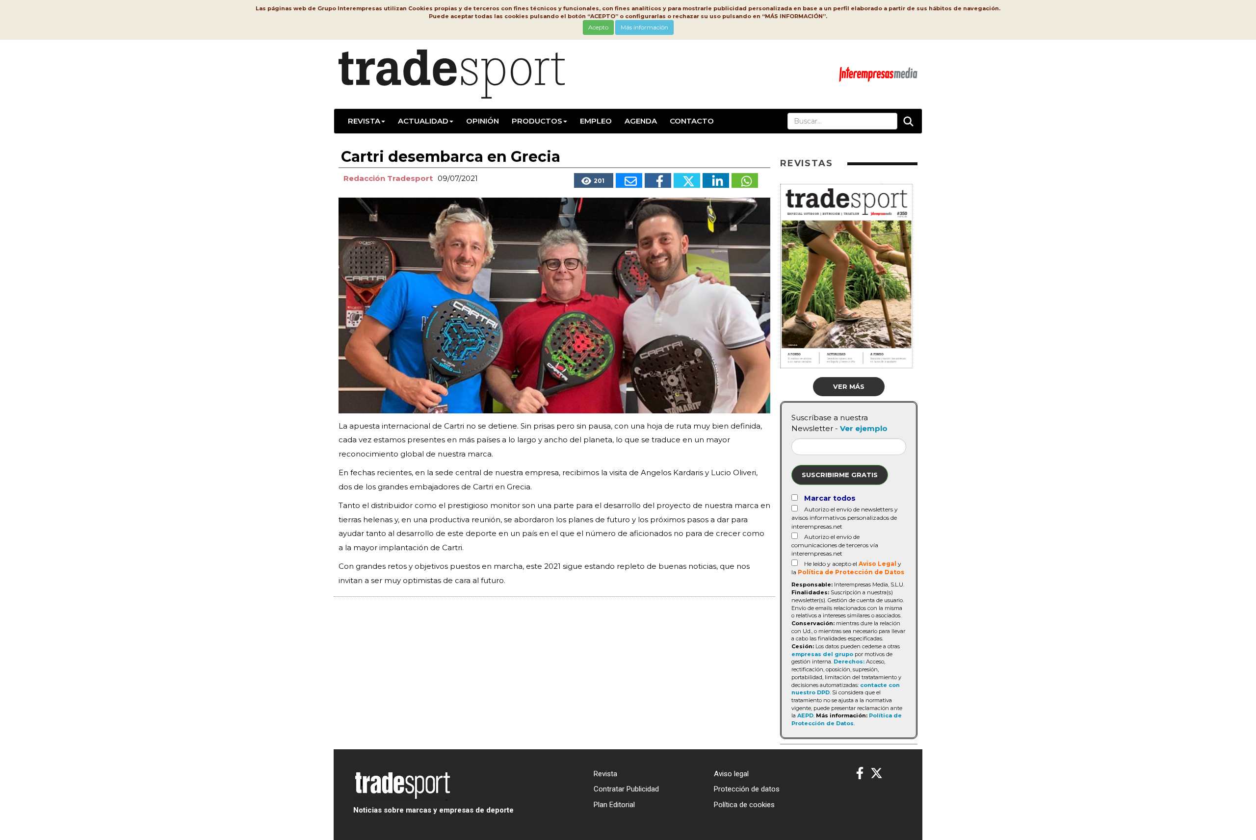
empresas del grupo (822, 654)
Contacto (692, 121)
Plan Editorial (614, 804)
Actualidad (423, 121)
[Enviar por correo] (629, 180)
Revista (364, 121)
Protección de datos (747, 789)
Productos (537, 121)
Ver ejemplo (864, 428)
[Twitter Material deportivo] (876, 774)
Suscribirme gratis (840, 475)
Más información (644, 27)
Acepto (598, 27)
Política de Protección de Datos (851, 572)
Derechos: (849, 661)
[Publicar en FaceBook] (658, 180)
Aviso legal (731, 773)
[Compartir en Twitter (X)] (687, 180)
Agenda (641, 121)
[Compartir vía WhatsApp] (745, 180)
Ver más (848, 386)
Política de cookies (744, 804)
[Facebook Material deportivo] (860, 774)
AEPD (805, 715)
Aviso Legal (877, 563)
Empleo (596, 121)
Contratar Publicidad (626, 789)
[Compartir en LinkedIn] (716, 180)
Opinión (482, 121)
